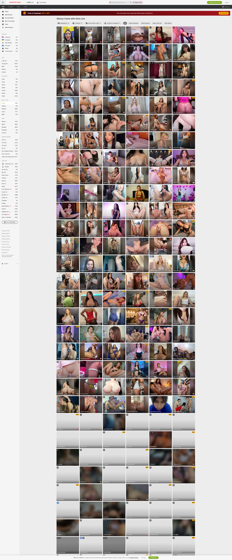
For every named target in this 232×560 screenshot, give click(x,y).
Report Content (6, 236)
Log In (226, 2)
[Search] (131, 2)
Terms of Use (5, 244)
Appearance (63, 23)
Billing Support (6, 233)
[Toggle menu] (3, 2)
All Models (4, 252)
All (125, 23)
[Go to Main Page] (15, 2)
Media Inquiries (6, 239)
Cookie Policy (134, 557)
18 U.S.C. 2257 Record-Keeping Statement (8, 256)
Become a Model (6, 247)
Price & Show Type (93, 23)
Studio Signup (5, 249)
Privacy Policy (5, 241)
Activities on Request (112, 23)
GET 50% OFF (223, 13)
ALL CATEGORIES (10, 222)
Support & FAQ (6, 230)
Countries (77, 23)
